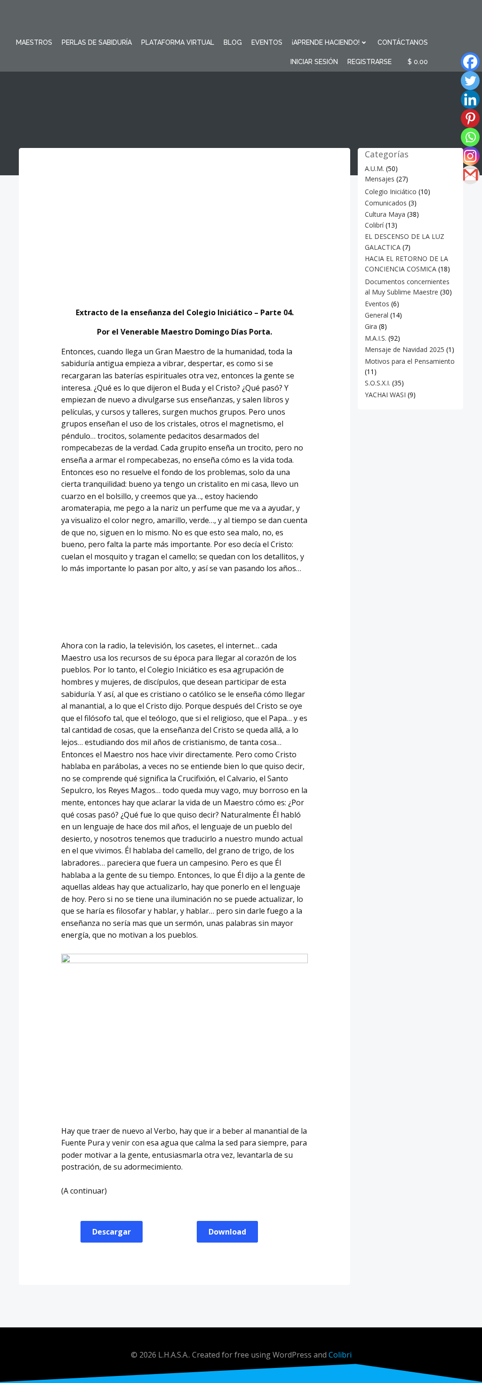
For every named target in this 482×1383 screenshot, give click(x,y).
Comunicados (386, 202)
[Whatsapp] (464, 137)
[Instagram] (464, 156)
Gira (371, 326)
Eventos (266, 42)
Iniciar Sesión (314, 61)
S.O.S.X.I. (377, 382)
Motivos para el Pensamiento (410, 361)
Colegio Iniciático (391, 191)
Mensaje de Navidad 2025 (404, 349)
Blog (233, 42)
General (376, 315)
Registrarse (369, 61)
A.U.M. (374, 168)
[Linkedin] (464, 99)
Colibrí (374, 225)
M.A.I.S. (375, 338)
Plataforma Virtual (177, 42)
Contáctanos (403, 42)
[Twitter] (464, 80)
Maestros (34, 42)
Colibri (340, 1355)
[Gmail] (464, 174)
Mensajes (379, 178)
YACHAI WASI (385, 394)
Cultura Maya (385, 214)
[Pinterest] (464, 118)
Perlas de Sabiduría (97, 42)
